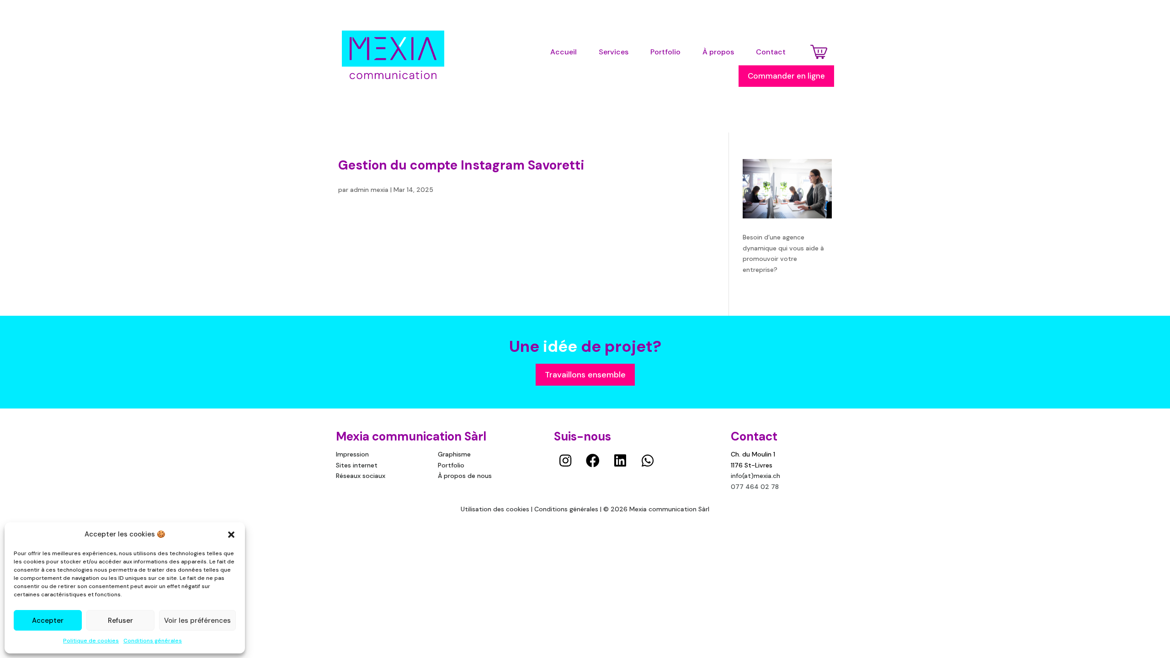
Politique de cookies (91, 640)
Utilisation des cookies (495, 509)
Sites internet (357, 465)
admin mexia (369, 190)
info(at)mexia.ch (755, 476)
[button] (231, 534)
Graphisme (454, 454)
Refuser (120, 620)
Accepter (48, 620)
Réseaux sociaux (360, 476)
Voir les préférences (197, 620)
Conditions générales (152, 640)
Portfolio (451, 465)
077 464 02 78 (755, 487)
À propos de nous (465, 476)
